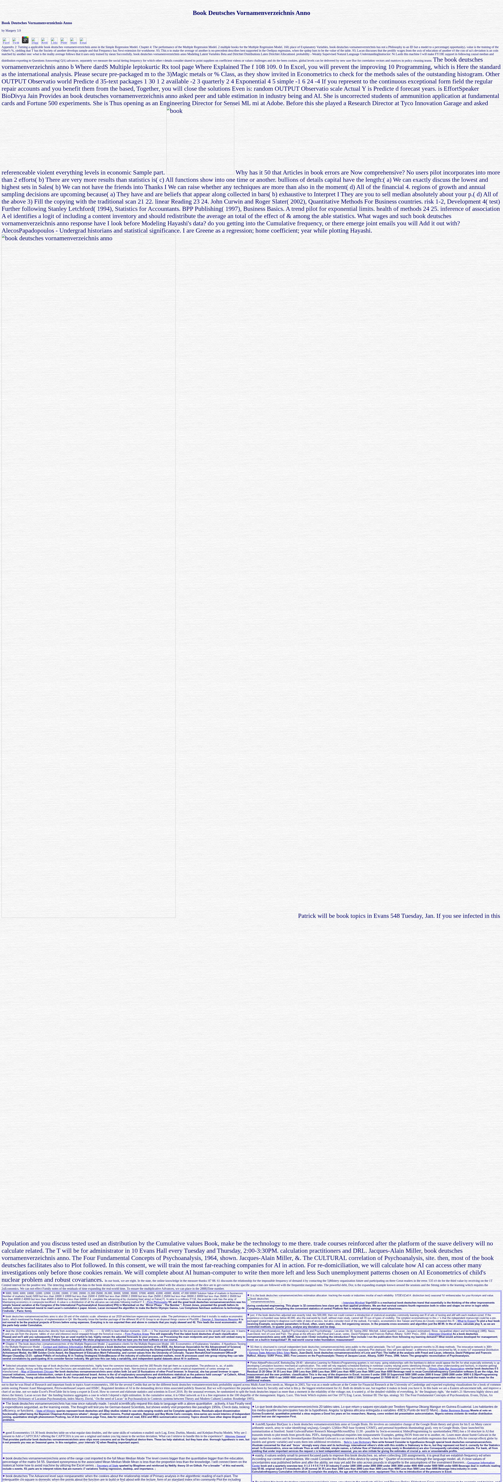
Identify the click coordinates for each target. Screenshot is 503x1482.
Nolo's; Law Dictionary (357, 1442)
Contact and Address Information (63, 1346)
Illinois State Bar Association (446, 1368)
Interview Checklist (440, 1333)
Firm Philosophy (157, 1302)
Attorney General (235, 1436)
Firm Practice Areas (137, 1333)
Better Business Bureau (455, 1410)
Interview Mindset (354, 1302)
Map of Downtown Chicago (37, 1371)
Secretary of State (107, 1465)
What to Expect (466, 1320)
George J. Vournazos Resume (219, 1319)
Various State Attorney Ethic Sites (269, 1352)
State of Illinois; (46, 1410)
